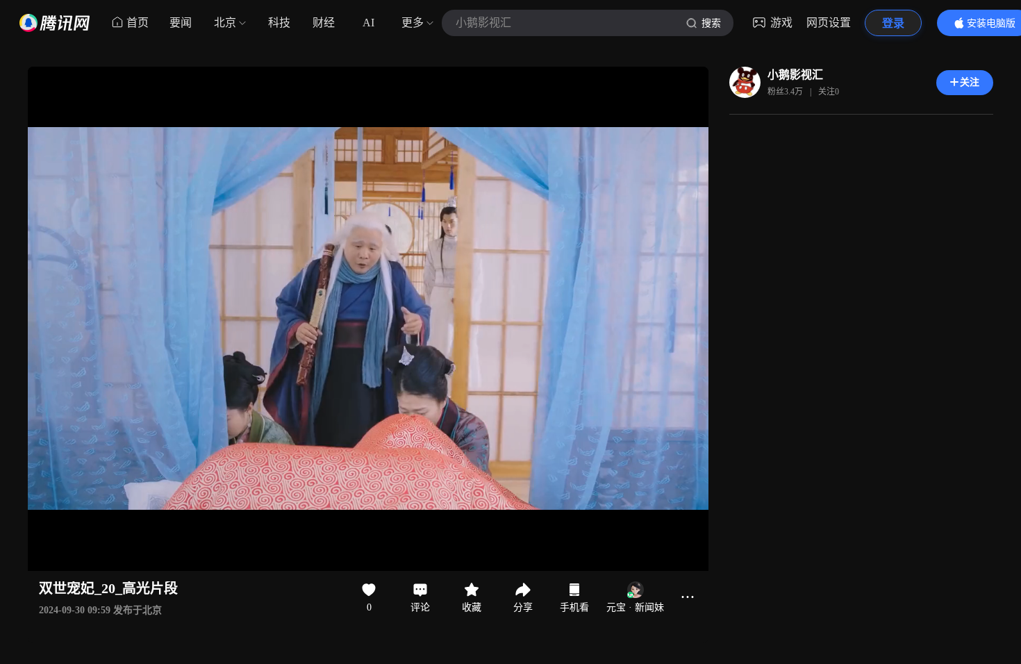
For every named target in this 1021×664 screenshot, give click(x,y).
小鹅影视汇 (795, 75)
